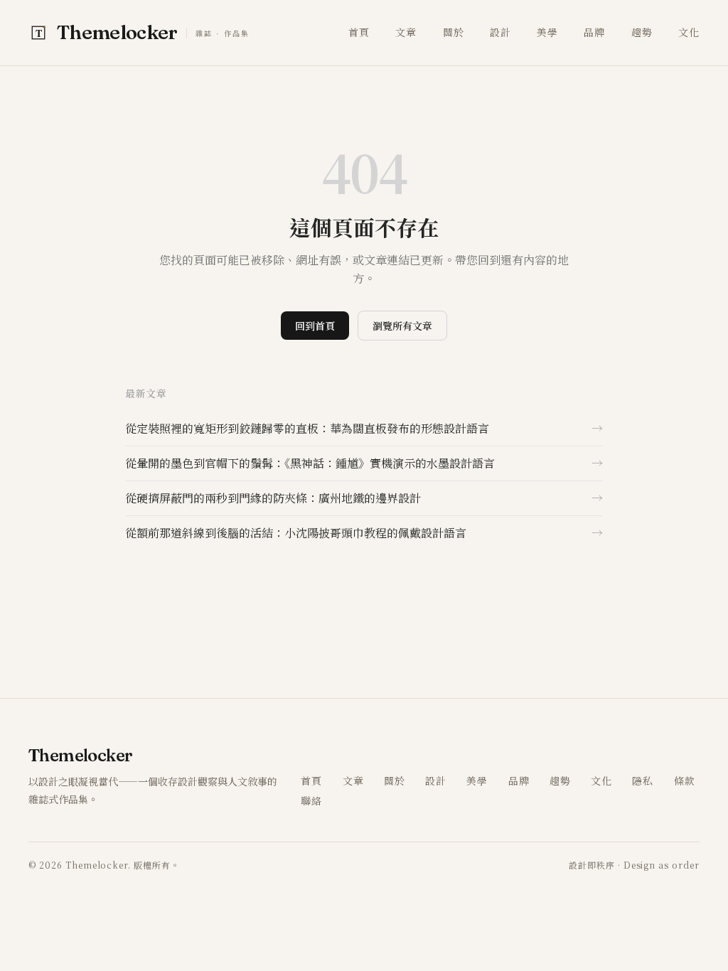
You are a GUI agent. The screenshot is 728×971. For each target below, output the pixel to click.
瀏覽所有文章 (402, 325)
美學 (547, 32)
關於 (453, 32)
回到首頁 (315, 325)
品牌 (594, 32)
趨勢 (642, 32)
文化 (689, 32)
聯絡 (311, 800)
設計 (500, 32)
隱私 (642, 780)
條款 (684, 780)
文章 (406, 32)
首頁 (359, 32)
